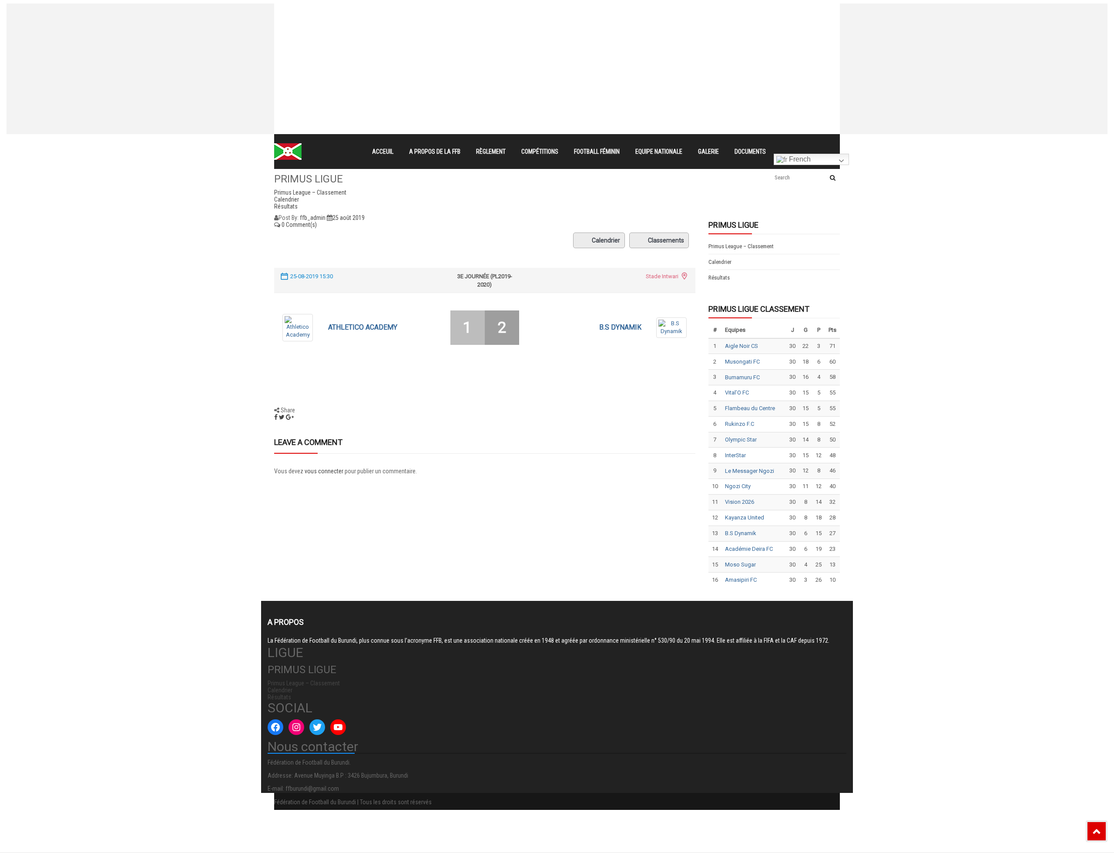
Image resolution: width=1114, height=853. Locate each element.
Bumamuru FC (742, 377)
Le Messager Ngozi (749, 471)
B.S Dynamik (620, 327)
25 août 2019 (348, 217)
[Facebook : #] (275, 727)
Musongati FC (742, 361)
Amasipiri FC (741, 580)
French (799, 159)
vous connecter (324, 471)
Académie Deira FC (749, 549)
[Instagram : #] (296, 727)
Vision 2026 (739, 502)
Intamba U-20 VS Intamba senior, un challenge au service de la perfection (484, 27)
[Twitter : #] (317, 727)
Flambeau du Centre (750, 408)
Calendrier (606, 240)
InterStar (735, 455)
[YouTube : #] (338, 727)
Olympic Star (741, 439)
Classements (666, 240)
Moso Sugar (740, 564)
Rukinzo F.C (739, 424)
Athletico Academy (362, 327)
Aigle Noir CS (741, 346)
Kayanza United (744, 517)
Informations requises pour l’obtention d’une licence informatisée (471, 42)
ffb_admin (312, 217)
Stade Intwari (662, 276)
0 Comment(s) (298, 224)
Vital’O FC (737, 392)
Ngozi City (738, 486)
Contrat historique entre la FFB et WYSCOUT (442, 11)
